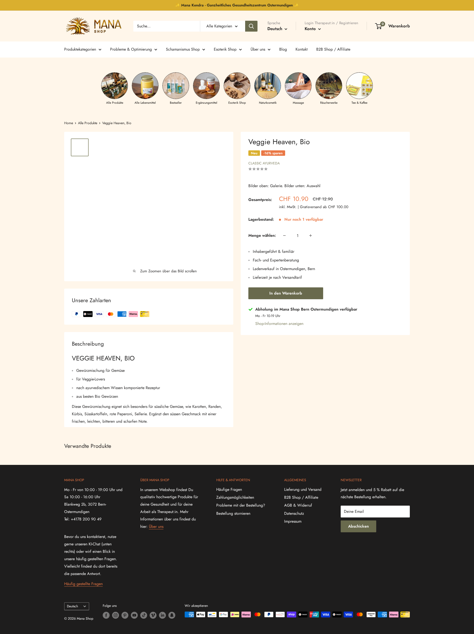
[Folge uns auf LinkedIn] (162, 615)
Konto (311, 29)
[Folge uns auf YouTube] (134, 615)
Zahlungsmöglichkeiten (235, 497)
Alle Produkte (87, 122)
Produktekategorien (80, 49)
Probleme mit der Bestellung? (240, 505)
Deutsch (72, 606)
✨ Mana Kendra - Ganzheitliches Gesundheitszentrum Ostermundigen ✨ (237, 5)
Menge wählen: (262, 235)
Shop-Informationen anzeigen (279, 323)
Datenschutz (294, 513)
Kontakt (302, 49)
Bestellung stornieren (233, 513)
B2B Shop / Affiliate (333, 49)
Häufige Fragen (229, 489)
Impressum (292, 521)
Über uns (258, 49)
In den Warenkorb (285, 293)
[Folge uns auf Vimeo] (153, 615)
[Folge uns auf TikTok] (143, 615)
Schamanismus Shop (183, 49)
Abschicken (358, 526)
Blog (283, 49)
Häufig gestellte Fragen (83, 584)
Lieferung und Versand (302, 489)
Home (68, 122)
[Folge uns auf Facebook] (106, 615)
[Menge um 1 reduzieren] (284, 235)
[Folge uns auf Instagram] (115, 615)
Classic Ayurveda (264, 163)
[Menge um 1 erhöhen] (310, 235)
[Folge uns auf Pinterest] (124, 615)
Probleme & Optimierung (131, 49)
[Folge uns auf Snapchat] (171, 615)
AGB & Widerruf (298, 505)
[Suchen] (251, 26)
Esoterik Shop (225, 49)
